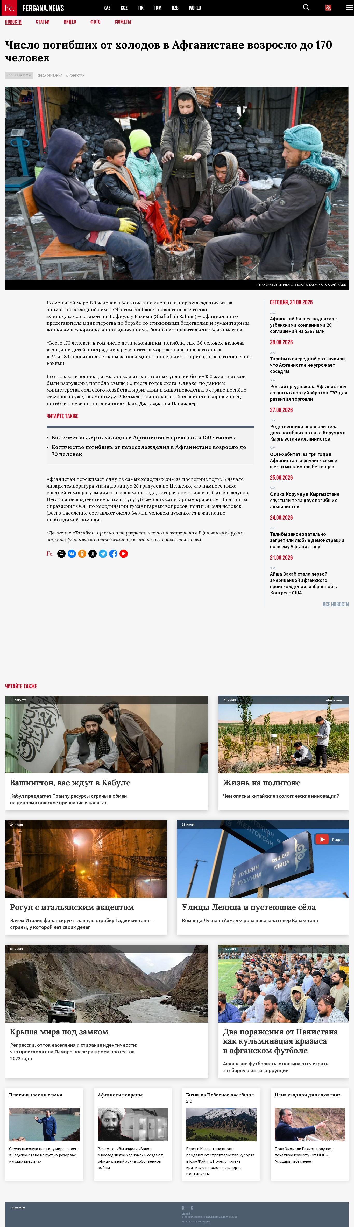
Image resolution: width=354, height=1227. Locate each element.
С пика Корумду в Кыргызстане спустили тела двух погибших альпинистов (304, 500)
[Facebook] (113, 554)
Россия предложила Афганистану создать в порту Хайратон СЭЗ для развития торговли (308, 392)
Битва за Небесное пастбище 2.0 (220, 1098)
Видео (70, 22)
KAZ (107, 8)
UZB (175, 8)
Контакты (18, 1207)
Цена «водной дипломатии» (308, 1095)
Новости (13, 22)
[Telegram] (103, 554)
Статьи (43, 22)
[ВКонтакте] (72, 554)
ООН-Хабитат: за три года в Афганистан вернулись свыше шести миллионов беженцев (303, 460)
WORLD (195, 8)
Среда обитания (49, 75)
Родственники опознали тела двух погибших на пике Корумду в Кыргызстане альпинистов (308, 432)
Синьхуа (59, 316)
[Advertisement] (177, 644)
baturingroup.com (217, 1216)
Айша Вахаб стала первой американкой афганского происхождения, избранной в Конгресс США (303, 583)
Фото (95, 22)
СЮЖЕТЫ (123, 22)
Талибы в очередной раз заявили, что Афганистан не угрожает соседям (308, 364)
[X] (61, 554)
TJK (141, 8)
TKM (157, 8)
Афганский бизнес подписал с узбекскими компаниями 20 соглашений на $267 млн (304, 325)
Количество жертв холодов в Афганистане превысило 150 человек (144, 437)
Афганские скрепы (120, 1095)
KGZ (124, 8)
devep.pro (204, 1221)
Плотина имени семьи (35, 1095)
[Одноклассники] (82, 554)
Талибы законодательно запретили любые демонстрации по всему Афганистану (307, 540)
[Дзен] (92, 554)
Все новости (336, 604)
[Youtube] (123, 554)
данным (215, 383)
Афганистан (75, 75)
